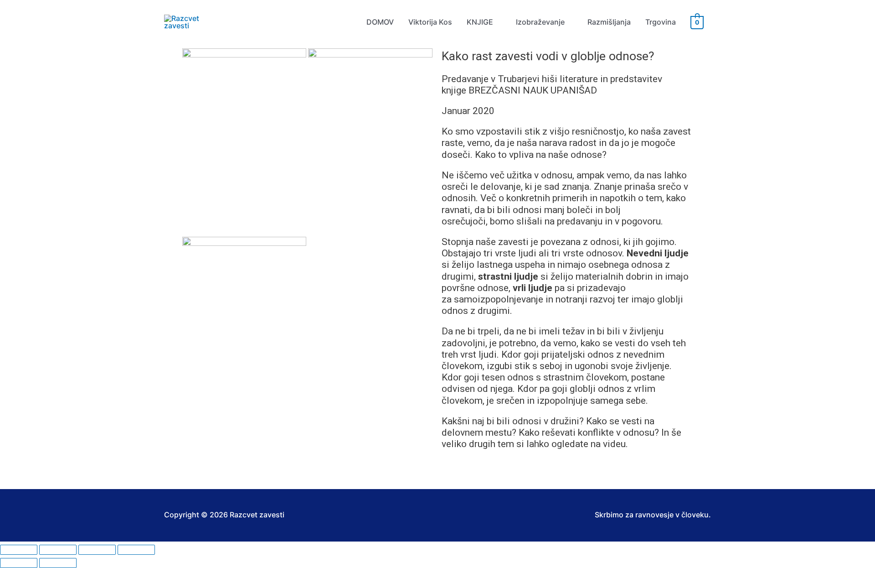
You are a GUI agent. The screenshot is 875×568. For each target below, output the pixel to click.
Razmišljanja (609, 21)
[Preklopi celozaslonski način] (58, 550)
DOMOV (380, 21)
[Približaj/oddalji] (18, 550)
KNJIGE (480, 21)
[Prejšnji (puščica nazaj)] (18, 563)
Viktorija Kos (430, 21)
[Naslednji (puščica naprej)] (58, 563)
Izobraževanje (540, 21)
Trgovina (660, 21)
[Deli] (97, 550)
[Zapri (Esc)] (136, 550)
